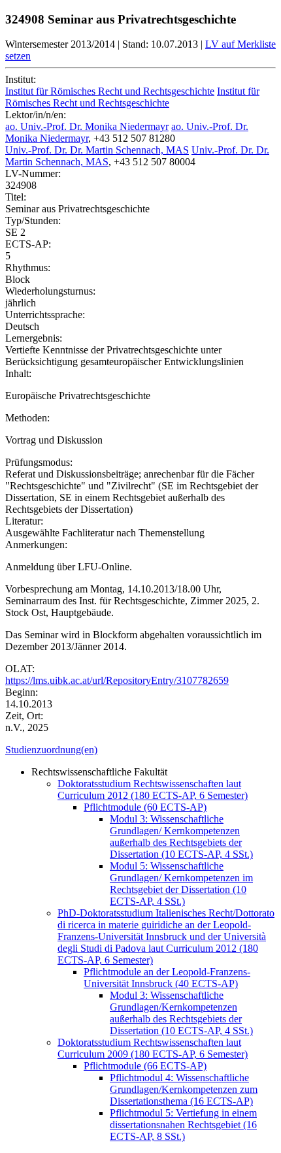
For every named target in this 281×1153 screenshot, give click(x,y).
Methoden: (27, 417)
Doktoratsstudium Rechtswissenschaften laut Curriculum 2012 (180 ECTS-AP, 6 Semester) (153, 789)
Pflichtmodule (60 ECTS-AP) (145, 807)
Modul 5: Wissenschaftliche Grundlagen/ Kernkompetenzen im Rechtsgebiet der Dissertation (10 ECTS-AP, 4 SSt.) (181, 883)
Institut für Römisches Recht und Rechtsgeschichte (109, 91)
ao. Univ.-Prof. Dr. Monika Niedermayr (87, 126)
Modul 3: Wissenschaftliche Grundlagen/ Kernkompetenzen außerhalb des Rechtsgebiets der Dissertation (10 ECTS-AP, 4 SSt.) (181, 836)
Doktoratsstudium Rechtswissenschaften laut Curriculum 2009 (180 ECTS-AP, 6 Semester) (153, 1048)
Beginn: (21, 692)
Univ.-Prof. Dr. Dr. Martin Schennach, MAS (97, 149)
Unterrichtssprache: (45, 314)
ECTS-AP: (28, 244)
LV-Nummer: (33, 173)
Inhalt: (18, 373)
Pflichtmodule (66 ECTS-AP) (145, 1065)
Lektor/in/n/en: (35, 114)
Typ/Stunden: (33, 220)
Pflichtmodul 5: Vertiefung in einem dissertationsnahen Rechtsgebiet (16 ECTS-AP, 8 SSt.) (183, 1124)
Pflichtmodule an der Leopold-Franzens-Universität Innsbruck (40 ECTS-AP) (167, 977)
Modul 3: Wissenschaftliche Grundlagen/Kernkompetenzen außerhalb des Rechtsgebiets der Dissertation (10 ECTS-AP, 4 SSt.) (181, 1013)
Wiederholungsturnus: (50, 291)
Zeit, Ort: (24, 715)
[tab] (140, 750)
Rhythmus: (27, 267)
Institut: (20, 79)
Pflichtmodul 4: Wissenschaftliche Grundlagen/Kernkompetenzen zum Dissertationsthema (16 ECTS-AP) (183, 1089)
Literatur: (24, 521)
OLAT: (20, 668)
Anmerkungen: (36, 544)
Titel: (15, 197)
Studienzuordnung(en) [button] (51, 749)
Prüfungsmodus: (39, 462)
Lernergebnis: (33, 338)
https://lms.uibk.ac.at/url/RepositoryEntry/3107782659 (117, 680)
